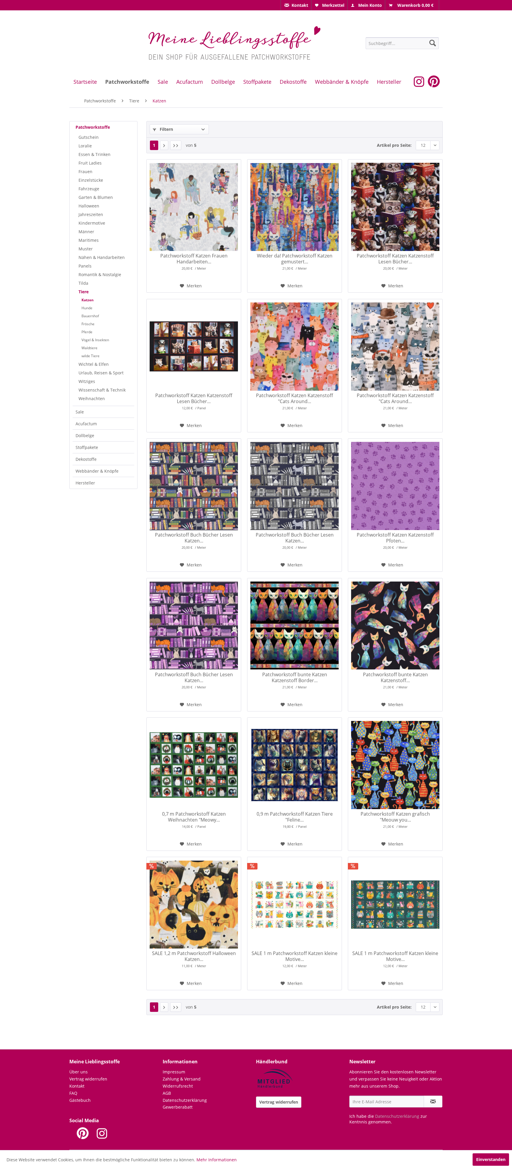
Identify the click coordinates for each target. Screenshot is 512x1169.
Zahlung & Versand (182, 1079)
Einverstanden (490, 1159)
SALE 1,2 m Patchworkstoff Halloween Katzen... (194, 956)
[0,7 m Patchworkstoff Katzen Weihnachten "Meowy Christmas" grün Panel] (194, 765)
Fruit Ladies (90, 163)
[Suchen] (432, 43)
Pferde (86, 331)
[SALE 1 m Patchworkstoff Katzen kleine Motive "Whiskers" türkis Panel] (395, 904)
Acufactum (86, 423)
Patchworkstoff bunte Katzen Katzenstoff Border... (294, 677)
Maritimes (89, 240)
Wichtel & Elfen (94, 364)
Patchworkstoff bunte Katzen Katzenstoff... (395, 677)
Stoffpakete (87, 447)
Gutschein (89, 137)
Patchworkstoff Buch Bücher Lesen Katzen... (194, 538)
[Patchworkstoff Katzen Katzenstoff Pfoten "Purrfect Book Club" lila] (395, 486)
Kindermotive (92, 223)
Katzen (87, 299)
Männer (86, 231)
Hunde (86, 307)
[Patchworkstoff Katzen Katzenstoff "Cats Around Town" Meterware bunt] (294, 346)
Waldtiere (89, 347)
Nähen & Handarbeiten (102, 257)
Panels (85, 266)
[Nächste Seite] (164, 145)
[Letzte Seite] (175, 145)
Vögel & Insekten (95, 339)
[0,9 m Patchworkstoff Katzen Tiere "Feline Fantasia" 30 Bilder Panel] (294, 765)
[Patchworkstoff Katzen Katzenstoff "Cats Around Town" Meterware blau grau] (395, 346)
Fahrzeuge (89, 188)
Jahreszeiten (91, 214)
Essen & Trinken (95, 154)
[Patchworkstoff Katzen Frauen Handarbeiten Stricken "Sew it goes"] (194, 206)
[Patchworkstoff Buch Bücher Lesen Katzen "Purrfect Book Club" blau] (194, 486)
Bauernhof (90, 315)
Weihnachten (92, 398)
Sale (80, 412)
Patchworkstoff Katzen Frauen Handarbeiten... (194, 259)
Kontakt (76, 1086)
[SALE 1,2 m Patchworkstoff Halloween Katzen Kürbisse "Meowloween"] (194, 904)
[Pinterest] (83, 1133)
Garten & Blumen (96, 197)
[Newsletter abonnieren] (433, 1101)
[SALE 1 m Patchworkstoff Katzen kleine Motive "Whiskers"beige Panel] (294, 904)
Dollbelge (85, 435)
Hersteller (85, 483)
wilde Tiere (90, 355)
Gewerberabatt (178, 1107)
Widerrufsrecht (178, 1086)
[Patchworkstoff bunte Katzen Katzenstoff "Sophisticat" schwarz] (395, 625)
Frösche (88, 323)
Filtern (166, 129)
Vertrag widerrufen (88, 1079)
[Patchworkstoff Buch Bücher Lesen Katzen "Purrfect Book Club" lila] (194, 625)
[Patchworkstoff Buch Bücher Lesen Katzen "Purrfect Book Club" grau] (294, 486)
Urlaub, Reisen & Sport (101, 373)
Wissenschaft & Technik (102, 390)
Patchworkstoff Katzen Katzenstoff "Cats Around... (294, 398)
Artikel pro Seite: (394, 145)
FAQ (73, 1093)
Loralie (85, 146)
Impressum (174, 1072)
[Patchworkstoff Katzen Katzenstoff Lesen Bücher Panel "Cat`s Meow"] (395, 206)
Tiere (84, 291)
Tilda (83, 283)
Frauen (85, 171)
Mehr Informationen (216, 1159)
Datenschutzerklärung (185, 1100)
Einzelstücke (91, 180)
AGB (167, 1093)
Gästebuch (80, 1100)
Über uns (78, 1072)
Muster (86, 249)
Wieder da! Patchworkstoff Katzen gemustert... (294, 259)
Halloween (89, 206)
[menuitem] (296, 5)
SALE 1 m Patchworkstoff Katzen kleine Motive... (294, 956)
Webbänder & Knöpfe (97, 471)
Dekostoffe (86, 459)
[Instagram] (102, 1133)
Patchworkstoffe (93, 127)
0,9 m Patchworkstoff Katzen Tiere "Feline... (295, 817)
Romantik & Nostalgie (100, 274)
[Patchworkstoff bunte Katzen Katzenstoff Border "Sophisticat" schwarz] (294, 625)
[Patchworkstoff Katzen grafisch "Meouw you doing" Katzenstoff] (395, 765)
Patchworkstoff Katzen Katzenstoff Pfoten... (395, 538)
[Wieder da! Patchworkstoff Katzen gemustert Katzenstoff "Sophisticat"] (294, 206)
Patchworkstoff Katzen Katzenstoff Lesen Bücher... (395, 259)
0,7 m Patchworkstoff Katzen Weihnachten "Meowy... (194, 817)
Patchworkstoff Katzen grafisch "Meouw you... (395, 817)
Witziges (87, 381)
